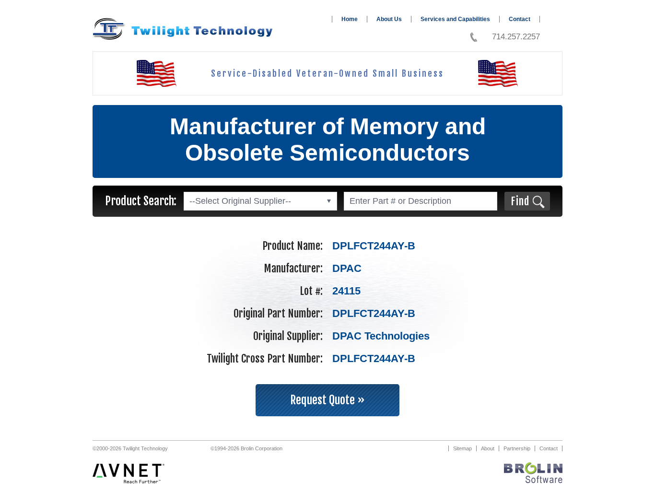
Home (349, 19)
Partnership (516, 448)
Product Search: (140, 201)
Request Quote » (327, 400)
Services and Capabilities (455, 19)
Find (520, 201)
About (487, 448)
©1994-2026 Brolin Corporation (246, 448)
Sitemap (462, 448)
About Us (389, 19)
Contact (519, 19)
